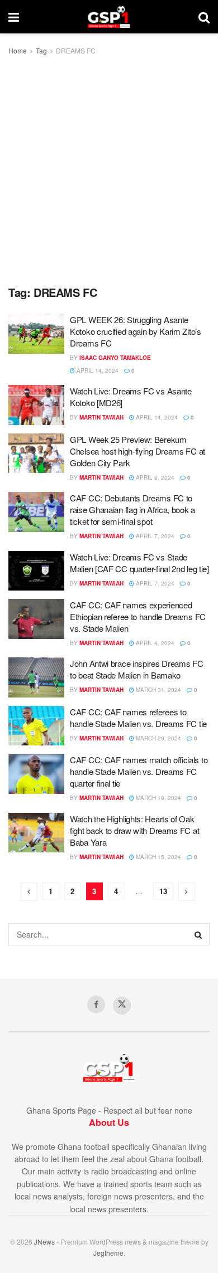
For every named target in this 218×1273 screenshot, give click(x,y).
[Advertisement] (109, 171)
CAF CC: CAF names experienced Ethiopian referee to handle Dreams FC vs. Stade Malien (138, 616)
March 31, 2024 (157, 690)
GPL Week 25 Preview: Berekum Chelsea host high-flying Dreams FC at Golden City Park (137, 451)
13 (163, 891)
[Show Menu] (13, 16)
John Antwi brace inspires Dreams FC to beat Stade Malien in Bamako (136, 669)
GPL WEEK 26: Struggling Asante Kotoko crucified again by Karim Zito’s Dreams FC (135, 331)
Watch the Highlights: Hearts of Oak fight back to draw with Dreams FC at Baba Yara (134, 830)
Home (17, 50)
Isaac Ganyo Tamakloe (115, 358)
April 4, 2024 (154, 643)
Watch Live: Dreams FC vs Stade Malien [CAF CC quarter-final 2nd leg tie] (139, 562)
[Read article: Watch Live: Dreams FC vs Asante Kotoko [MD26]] (36, 405)
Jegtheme (108, 1252)
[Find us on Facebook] (96, 1004)
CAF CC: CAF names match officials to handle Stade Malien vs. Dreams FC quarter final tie (138, 771)
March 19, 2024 (157, 798)
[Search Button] (204, 16)
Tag (41, 50)
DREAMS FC (76, 50)
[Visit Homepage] (109, 17)
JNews (44, 1241)
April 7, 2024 (154, 536)
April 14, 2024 (97, 370)
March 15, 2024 (157, 857)
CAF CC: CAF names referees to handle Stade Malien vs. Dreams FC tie (138, 717)
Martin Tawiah (101, 417)
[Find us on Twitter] (122, 1006)
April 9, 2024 (154, 477)
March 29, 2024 (157, 738)
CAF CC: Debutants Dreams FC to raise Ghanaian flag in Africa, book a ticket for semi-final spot (132, 509)
